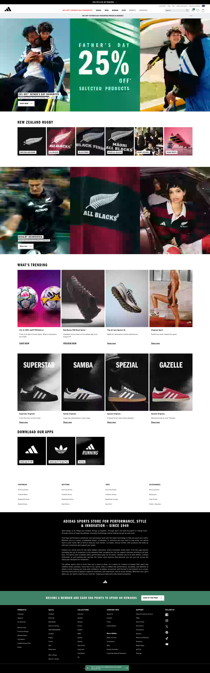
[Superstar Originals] (39, 389)
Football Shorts (67, 494)
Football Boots (23, 494)
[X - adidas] (178, 627)
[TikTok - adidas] (178, 639)
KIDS (124, 10)
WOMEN (115, 10)
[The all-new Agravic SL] (127, 308)
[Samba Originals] (83, 389)
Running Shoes (23, 490)
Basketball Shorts (68, 499)
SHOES (98, 10)
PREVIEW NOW (69, 343)
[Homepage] (7, 9)
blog (169, 6)
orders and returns (181, 6)
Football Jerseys (110, 494)
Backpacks (153, 494)
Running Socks (154, 490)
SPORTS (132, 10)
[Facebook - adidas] (178, 615)
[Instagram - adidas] (178, 621)
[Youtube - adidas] (178, 644)
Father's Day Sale (155, 504)
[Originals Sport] (170, 308)
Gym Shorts (65, 504)
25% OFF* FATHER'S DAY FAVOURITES (77, 10)
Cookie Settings (89, 668)
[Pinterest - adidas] (178, 633)
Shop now (111, 343)
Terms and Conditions (113, 668)
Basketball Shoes (23, 499)
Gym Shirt (108, 504)
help (173, 6)
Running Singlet (110, 490)
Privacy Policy (100, 668)
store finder (162, 6)
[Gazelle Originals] (170, 389)
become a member (194, 6)
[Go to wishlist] (197, 10)
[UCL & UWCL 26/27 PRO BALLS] (39, 308)
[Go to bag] (203, 10)
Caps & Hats (153, 499)
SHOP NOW (24, 343)
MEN (106, 10)
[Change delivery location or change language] (203, 6)
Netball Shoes (22, 504)
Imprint (123, 668)
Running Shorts (67, 490)
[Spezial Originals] (127, 389)
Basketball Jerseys (111, 499)
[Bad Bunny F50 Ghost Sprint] (83, 308)
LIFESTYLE (143, 10)
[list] (105, 142)
